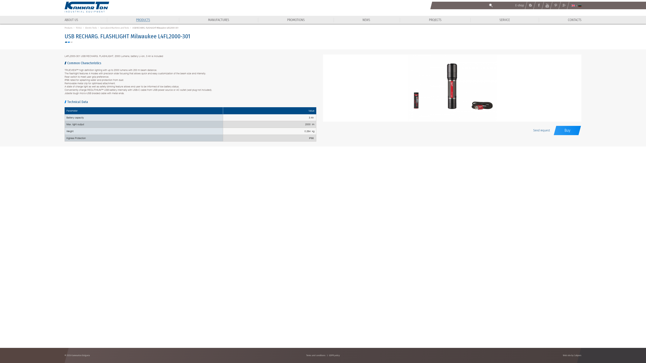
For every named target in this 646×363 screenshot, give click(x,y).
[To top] (635, 342)
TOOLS (79, 28)
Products (68, 28)
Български (579, 5)
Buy (567, 130)
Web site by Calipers (572, 355)
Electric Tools (91, 28)
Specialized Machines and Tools (114, 28)
